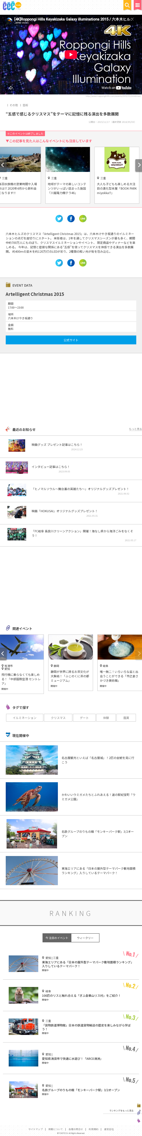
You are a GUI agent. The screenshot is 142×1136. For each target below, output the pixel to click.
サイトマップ (35, 1129)
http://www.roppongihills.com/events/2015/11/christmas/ (113, 95)
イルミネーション (24, 717)
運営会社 (109, 1129)
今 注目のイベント (56, 938)
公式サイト (71, 340)
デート (84, 717)
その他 (14, 105)
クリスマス (58, 717)
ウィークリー (85, 938)
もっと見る (135, 429)
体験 (106, 717)
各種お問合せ (76, 1129)
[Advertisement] (71, 390)
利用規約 (93, 1129)
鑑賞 (126, 717)
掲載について (55, 1129)
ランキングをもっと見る (121, 1110)
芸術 (25, 105)
